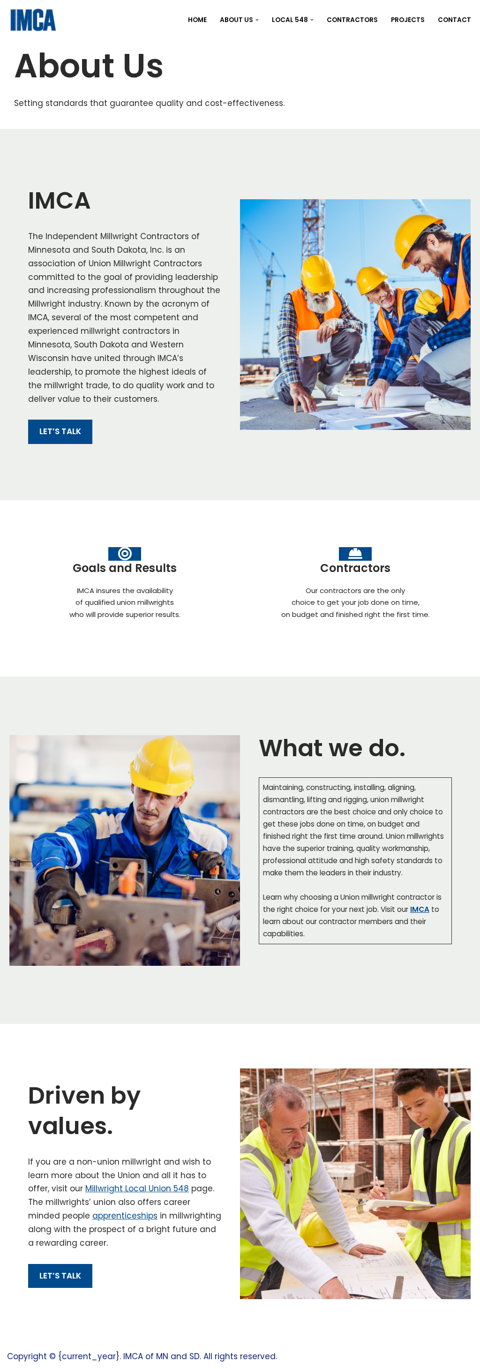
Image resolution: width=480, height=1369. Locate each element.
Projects (408, 19)
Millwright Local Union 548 (137, 1188)
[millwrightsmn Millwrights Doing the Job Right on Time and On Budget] (32, 19)
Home (197, 19)
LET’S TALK (60, 431)
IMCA (419, 909)
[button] (257, 20)
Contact (454, 19)
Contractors (352, 19)
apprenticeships (125, 1215)
